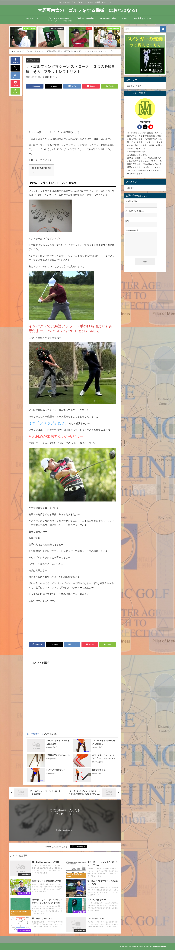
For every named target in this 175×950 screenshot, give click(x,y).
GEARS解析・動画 (108, 18)
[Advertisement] (72, 111)
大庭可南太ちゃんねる (141, 18)
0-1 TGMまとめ (33, 60)
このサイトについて (32, 18)
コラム (124, 18)
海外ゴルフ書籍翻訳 (86, 18)
